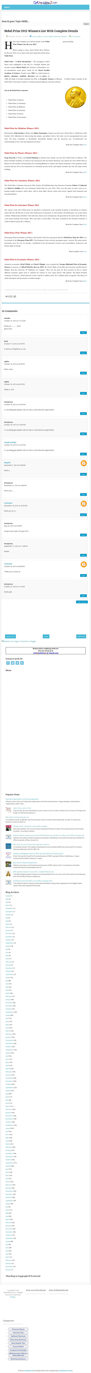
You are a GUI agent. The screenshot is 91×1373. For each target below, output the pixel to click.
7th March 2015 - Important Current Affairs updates (30, 826)
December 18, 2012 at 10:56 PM (15, 506)
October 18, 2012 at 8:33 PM (14, 384)
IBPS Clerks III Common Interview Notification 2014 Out (31, 845)
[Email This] (9, 296)
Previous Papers (18, 1329)
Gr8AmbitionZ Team (65, 1371)
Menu (7, 7)
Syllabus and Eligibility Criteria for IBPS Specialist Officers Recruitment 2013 (38, 854)
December (9, 933)
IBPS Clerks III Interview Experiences (25, 863)
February (9, 927)
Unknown (8, 503)
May (7, 899)
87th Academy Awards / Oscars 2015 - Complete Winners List (33, 872)
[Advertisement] (28, 15)
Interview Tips (18, 1333)
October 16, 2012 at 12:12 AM (15, 321)
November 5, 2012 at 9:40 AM (15, 465)
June (7, 952)
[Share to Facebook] (15, 296)
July (7, 918)
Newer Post (10, 636)
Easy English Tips (18, 1343)
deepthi (7, 462)
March (8, 905)
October (8, 915)
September (9, 908)
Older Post (81, 636)
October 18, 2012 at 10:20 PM (15, 404)
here (85, 145)
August (8, 896)
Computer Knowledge (18, 1350)
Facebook (8, 663)
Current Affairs (37, 36)
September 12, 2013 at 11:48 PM (16, 546)
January (8, 930)
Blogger (12, 1297)
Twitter (12, 663)
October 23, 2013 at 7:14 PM (14, 587)
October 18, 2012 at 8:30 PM (14, 364)
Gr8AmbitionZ (28, 1371)
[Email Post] (6, 296)
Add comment (82, 602)
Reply (83, 333)
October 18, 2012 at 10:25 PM (15, 445)
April (7, 902)
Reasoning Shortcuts (18, 1340)
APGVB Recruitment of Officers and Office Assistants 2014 (32, 881)
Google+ (17, 663)
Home (46, 636)
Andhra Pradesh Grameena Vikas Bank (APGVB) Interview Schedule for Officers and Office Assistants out (48, 835)
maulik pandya (10, 442)
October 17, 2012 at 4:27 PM (14, 344)
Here (85, 172)
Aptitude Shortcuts (18, 1336)
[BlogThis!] (11, 296)
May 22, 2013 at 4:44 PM (13, 526)
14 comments (75, 36)
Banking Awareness (18, 1359)
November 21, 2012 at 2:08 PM (15, 485)
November (9, 912)
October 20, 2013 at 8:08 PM (14, 566)
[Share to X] (13, 296)
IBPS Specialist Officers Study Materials (18, 1354)
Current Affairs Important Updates (55, 36)
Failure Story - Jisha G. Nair (22, 808)
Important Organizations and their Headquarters (22, 799)
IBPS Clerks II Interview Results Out (17, 817)
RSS (22, 663)
